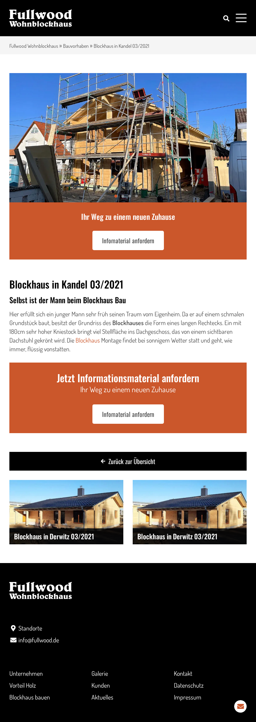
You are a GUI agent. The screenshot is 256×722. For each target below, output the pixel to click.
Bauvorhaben (76, 46)
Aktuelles (102, 697)
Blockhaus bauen (29, 697)
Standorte (30, 628)
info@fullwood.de (38, 640)
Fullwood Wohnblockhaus (33, 46)
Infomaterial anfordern (128, 240)
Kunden (100, 685)
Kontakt (183, 673)
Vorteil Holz (22, 685)
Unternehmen (26, 673)
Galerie (99, 673)
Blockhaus (88, 340)
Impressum (187, 697)
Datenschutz (189, 685)
